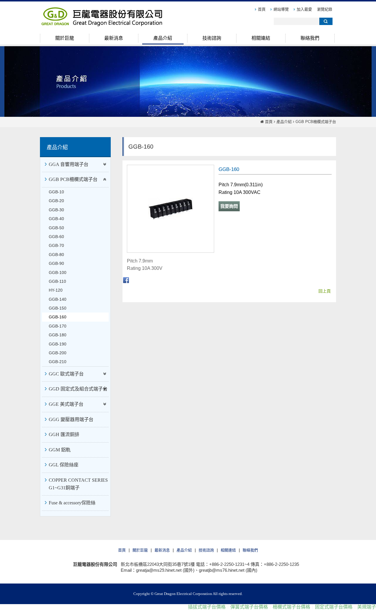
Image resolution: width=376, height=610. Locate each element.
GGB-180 (57, 335)
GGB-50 (56, 227)
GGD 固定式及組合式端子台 (78, 388)
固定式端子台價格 (323, 606)
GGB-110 (57, 281)
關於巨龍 (140, 550)
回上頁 (324, 291)
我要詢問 (229, 206)
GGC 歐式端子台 (66, 373)
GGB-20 (56, 200)
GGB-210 (57, 361)
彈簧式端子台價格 (238, 606)
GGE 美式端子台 (66, 404)
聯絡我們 (250, 550)
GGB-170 (57, 326)
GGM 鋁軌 (59, 449)
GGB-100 (57, 272)
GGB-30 (56, 209)
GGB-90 (56, 263)
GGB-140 (57, 299)
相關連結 (228, 550)
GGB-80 (56, 254)
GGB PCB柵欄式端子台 (316, 121)
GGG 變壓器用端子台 (71, 419)
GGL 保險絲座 (63, 464)
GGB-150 (57, 308)
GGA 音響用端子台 (68, 164)
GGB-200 (57, 352)
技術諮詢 (206, 550)
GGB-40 (56, 218)
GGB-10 (56, 192)
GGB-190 (57, 344)
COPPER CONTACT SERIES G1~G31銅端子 (78, 484)
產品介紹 (284, 121)
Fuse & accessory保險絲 (72, 502)
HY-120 (56, 290)
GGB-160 (57, 317)
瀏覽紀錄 (324, 9)
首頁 (269, 121)
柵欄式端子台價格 (281, 606)
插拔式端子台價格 (196, 606)
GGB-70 (56, 245)
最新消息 (162, 550)
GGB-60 (56, 236)
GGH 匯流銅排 (64, 434)
